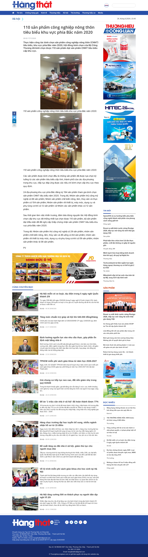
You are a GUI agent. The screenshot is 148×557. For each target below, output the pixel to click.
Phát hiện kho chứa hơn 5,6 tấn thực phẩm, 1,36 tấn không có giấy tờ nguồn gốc (119, 243)
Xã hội (65, 13)
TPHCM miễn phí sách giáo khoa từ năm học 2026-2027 (68, 361)
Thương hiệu (55, 13)
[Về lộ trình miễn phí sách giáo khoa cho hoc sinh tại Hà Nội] (25, 477)
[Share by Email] (14, 125)
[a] (106, 5)
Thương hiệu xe (88, 13)
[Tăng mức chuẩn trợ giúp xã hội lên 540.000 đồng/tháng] (25, 324)
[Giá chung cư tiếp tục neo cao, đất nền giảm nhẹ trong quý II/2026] (25, 386)
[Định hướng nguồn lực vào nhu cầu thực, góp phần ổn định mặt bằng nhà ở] (25, 345)
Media (100, 13)
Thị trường (75, 13)
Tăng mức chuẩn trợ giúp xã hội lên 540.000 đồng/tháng (69, 317)
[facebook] (14, 113)
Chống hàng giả (31, 13)
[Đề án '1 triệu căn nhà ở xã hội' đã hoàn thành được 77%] (25, 407)
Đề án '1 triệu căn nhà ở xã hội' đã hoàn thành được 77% (69, 401)
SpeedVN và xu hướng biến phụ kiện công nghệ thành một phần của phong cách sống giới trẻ (119, 218)
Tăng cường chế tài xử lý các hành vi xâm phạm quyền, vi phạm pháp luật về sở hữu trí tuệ (121, 430)
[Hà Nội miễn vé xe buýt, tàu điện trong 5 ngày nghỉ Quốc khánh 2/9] (25, 301)
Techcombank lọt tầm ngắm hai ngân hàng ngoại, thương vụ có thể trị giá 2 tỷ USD (118, 265)
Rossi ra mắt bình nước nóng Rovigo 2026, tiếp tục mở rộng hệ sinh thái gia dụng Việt (118, 230)
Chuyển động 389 (109, 249)
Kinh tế (44, 13)
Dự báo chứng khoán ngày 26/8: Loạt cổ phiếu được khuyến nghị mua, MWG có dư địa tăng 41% (121, 452)
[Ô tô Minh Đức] (55, 268)
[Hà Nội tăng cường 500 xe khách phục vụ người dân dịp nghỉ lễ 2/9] (25, 501)
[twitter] (14, 117)
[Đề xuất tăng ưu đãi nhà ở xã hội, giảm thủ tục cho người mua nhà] (25, 454)
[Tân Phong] (119, 162)
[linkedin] (14, 121)
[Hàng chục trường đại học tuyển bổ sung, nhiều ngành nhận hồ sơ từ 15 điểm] (25, 429)
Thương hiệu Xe (108, 281)
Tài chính (106, 271)
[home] (32, 5)
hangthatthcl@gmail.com (76, 552)
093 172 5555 (75, 549)
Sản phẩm (106, 236)
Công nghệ (107, 224)
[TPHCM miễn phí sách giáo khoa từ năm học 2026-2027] (25, 367)
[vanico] (119, 129)
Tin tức (20, 13)
